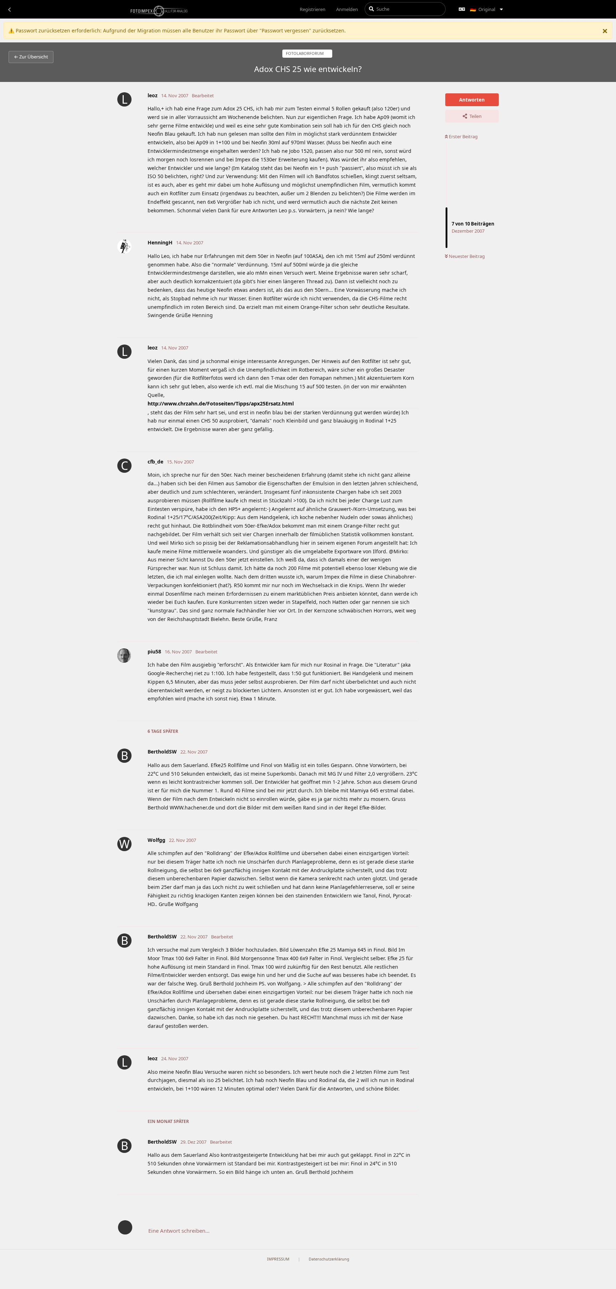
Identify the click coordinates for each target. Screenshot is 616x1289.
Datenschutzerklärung (329, 1259)
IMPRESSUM (278, 1259)
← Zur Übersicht (31, 56)
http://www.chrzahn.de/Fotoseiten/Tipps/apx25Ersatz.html (221, 403)
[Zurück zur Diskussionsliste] (9, 9)
